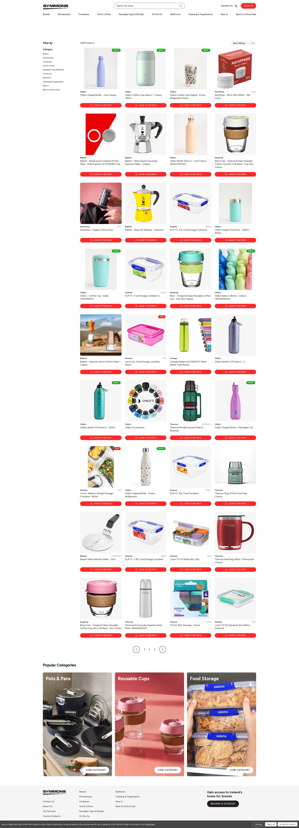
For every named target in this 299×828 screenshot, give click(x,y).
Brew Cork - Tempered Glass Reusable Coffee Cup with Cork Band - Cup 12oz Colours (234, 164)
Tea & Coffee (104, 14)
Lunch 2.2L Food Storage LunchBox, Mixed (142, 363)
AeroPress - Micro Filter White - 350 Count (232, 97)
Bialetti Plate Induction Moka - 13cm (98, 559)
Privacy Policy (150, 824)
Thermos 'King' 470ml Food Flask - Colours (232, 495)
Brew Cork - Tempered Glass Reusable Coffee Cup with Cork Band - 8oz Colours (100, 627)
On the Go (157, 14)
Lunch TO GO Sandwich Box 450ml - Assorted (233, 627)
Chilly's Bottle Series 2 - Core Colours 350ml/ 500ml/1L (188, 162)
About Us (47, 806)
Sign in (248, 5)
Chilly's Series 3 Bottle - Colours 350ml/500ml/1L (230, 297)
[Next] (162, 649)
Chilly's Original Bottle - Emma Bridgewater (140, 495)
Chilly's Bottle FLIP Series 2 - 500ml (97, 427)
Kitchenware (64, 14)
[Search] (180, 6)
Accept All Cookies (287, 824)
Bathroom (175, 14)
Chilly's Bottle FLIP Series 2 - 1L (230, 361)
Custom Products (51, 816)
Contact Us (49, 801)
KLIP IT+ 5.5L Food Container (184, 493)
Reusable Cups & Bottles (131, 14)
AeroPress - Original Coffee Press (96, 230)
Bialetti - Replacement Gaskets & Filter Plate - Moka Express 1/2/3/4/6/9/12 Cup (100, 162)
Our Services (49, 811)
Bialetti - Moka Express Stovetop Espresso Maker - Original (141, 162)
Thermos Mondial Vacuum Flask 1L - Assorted (187, 429)
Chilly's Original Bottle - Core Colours (98, 95)
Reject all (271, 824)
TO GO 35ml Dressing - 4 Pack (185, 625)
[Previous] (136, 649)
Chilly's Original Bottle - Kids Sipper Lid (234, 427)
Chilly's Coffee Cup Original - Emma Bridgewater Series (187, 97)
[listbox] (243, 43)
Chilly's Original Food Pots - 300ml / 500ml (232, 231)
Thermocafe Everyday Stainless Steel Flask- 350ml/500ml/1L (143, 627)
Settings (258, 824)
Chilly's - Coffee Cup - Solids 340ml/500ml (94, 297)
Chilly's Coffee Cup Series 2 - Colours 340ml (143, 97)
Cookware (84, 14)
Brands (46, 14)
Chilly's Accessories (134, 427)
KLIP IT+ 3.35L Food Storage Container (144, 559)
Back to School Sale (246, 14)
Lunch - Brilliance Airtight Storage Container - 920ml (96, 495)
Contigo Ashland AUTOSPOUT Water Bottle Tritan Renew (188, 363)
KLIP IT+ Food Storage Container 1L (142, 295)
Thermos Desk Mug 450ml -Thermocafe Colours (234, 561)
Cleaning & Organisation (201, 14)
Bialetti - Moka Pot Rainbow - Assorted (144, 230)
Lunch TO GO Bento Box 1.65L (185, 559)
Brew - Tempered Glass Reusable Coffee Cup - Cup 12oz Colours (190, 297)
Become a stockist (223, 804)
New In (224, 14)
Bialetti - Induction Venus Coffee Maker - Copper (100, 363)
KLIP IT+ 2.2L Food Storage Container (188, 230)
